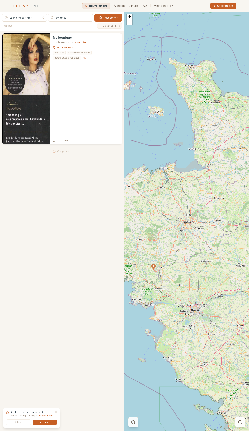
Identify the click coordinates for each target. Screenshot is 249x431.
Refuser (19, 422)
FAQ (144, 6)
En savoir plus (46, 415)
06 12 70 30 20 (65, 47)
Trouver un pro (98, 6)
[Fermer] (56, 412)
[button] (153, 267)
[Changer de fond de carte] (133, 422)
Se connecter (225, 6)
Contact (133, 6)
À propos (119, 6)
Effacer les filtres (111, 25)
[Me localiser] (240, 422)
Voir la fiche (62, 140)
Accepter (44, 422)
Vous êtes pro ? (163, 6)
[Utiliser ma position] (43, 17)
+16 (84, 58)
